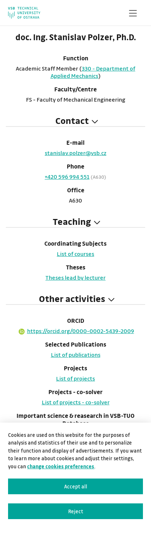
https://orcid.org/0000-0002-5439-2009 (80, 330)
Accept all (75, 486)
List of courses (75, 253)
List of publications (75, 354)
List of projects (75, 378)
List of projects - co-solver (76, 402)
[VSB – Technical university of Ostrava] (24, 13)
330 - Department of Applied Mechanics (93, 72)
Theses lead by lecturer (75, 277)
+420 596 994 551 (67, 176)
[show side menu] (133, 14)
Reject (75, 511)
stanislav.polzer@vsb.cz (75, 152)
